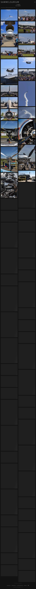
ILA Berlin (18, 4)
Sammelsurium (10, 2)
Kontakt (25, 585)
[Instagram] (16, 587)
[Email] (13, 587)
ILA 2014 (16, 583)
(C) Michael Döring (20, 585)
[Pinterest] (19, 587)
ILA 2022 (19, 583)
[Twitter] (22, 587)
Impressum (8, 585)
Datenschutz (14, 585)
